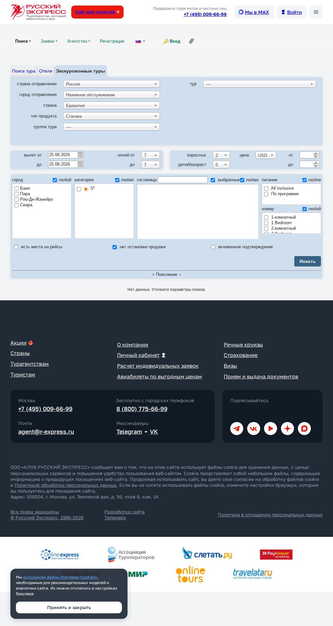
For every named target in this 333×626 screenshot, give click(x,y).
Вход (175, 41)
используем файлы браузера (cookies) (60, 577)
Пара (25, 193)
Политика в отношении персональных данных (270, 514)
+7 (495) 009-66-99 (205, 14)
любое (314, 179)
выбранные (228, 179)
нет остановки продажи (142, 246)
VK (154, 431)
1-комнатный (283, 217)
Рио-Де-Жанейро (36, 199)
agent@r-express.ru (46, 431)
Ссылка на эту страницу (191, 41)
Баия (25, 188)
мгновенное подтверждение (245, 246)
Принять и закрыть (69, 607)
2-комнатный (283, 228)
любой (65, 179)
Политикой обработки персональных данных (66, 485)
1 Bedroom (281, 222)
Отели (45, 71)
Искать (308, 261)
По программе (284, 193)
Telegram (129, 431)
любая (127, 179)
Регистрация (112, 41)
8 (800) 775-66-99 (141, 408)
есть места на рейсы (41, 246)
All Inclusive (282, 188)
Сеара (26, 204)
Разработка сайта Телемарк (124, 514)
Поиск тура (23, 71)
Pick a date (80, 154)
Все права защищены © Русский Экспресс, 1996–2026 (47, 514)
